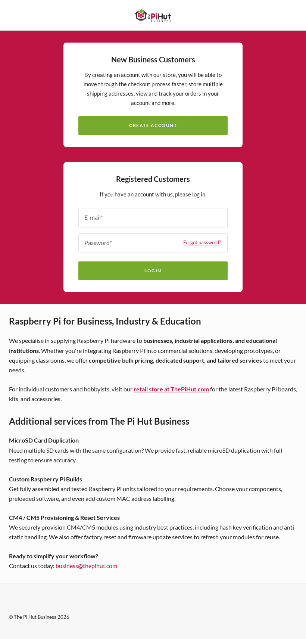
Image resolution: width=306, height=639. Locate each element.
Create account (153, 125)
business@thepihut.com (86, 565)
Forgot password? (202, 243)
